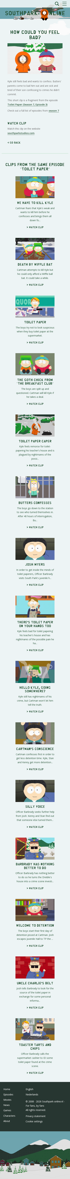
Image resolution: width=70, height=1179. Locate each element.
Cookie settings (34, 1121)
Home (6, 1089)
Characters (9, 1115)
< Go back (14, 142)
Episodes (8, 1094)
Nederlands (32, 1094)
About (6, 1121)
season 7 (54, 110)
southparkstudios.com (20, 133)
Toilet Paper (35, 169)
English (29, 1089)
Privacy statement (36, 1116)
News (6, 1105)
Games (7, 1110)
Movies (7, 1099)
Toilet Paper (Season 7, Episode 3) (27, 104)
